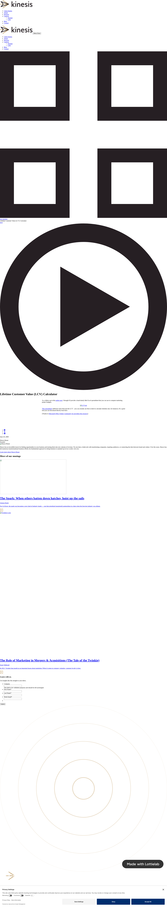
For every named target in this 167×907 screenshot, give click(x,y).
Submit (3, 704)
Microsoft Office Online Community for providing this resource (68, 414)
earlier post (59, 400)
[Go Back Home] (16, 7)
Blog (5, 21)
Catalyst (6, 16)
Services (6, 14)
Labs (9, 19)
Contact (6, 23)
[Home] (16, 33)
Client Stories (8, 11)
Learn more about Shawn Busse (10, 452)
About (6, 12)
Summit (10, 18)
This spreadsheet (47, 409)
